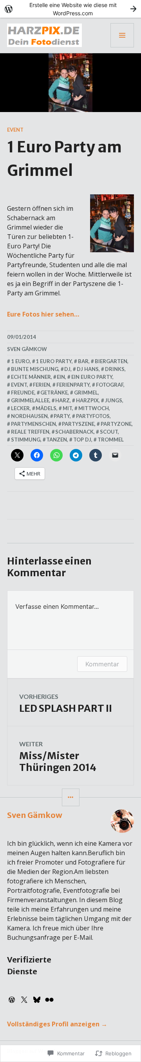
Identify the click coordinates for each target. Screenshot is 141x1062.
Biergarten (111, 361)
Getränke (54, 392)
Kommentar (102, 664)
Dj (67, 369)
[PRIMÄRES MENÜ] (122, 35)
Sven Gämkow (27, 349)
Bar (83, 361)
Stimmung (25, 439)
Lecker (20, 408)
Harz (62, 400)
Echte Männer (31, 377)
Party (62, 416)
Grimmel (86, 392)
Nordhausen (29, 416)
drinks (115, 369)
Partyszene (78, 424)
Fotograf (109, 385)
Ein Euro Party (91, 377)
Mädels (46, 408)
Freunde (22, 392)
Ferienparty (73, 385)
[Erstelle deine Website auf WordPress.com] (70, 9)
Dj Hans (88, 369)
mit (67, 408)
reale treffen (30, 432)
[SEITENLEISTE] (71, 797)
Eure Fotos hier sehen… (43, 314)
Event (15, 130)
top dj (82, 439)
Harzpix (87, 400)
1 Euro (20, 361)
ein (61, 377)
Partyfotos (93, 416)
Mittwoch (93, 408)
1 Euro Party (54, 361)
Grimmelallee (30, 400)
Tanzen (56, 439)
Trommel (111, 439)
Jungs (113, 400)
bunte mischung (34, 369)
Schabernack (74, 432)
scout (109, 432)
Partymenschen (33, 424)
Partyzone (116, 424)
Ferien (41, 385)
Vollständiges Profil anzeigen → (57, 1024)
